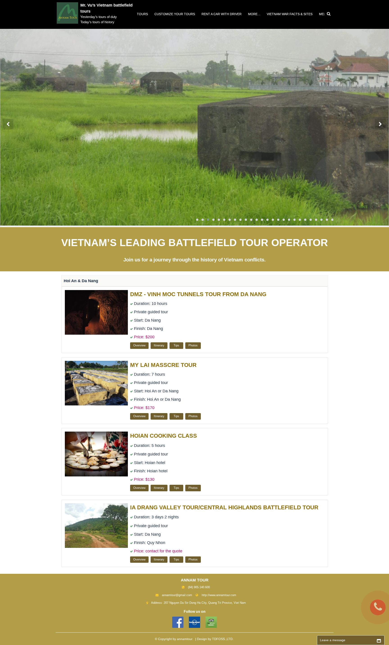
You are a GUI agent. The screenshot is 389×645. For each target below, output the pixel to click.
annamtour (184, 639)
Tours (142, 14)
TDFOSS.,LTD (222, 639)
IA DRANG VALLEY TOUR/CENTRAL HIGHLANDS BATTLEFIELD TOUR (224, 507)
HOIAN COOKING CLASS (163, 435)
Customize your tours (174, 14)
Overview (139, 345)
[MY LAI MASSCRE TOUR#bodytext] (97, 383)
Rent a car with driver (221, 14)
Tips (176, 345)
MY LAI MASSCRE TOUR (163, 365)
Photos (193, 345)
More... (254, 14)
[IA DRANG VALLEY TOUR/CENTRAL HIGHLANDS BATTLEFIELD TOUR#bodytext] (97, 525)
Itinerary (159, 345)
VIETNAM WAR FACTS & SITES (289, 14)
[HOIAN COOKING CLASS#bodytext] (97, 453)
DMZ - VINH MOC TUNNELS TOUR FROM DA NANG (198, 294)
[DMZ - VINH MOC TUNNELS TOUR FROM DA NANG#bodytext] (97, 312)
